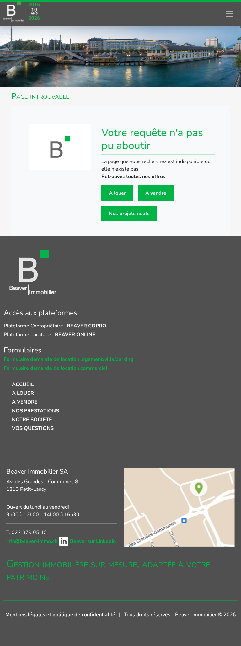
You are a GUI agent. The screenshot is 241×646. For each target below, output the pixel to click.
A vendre (155, 193)
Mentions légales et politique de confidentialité (60, 614)
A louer (117, 193)
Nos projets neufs (129, 213)
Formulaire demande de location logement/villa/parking (68, 359)
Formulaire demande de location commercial (55, 368)
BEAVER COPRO (86, 325)
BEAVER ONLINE (75, 334)
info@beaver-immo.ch (32, 541)
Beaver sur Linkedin (93, 541)
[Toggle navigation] (229, 14)
